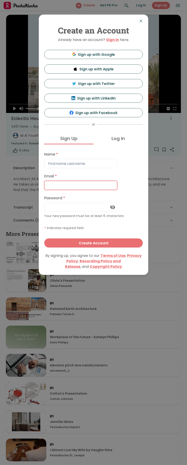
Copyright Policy (106, 266)
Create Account (94, 243)
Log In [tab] (118, 138)
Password (54, 198)
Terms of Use (113, 255)
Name (51, 154)
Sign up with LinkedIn (96, 98)
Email (50, 176)
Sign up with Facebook (96, 112)
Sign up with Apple (96, 69)
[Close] (141, 21)
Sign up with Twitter (96, 83)
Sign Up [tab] (69, 138)
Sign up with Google (96, 54)
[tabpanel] (93, 198)
